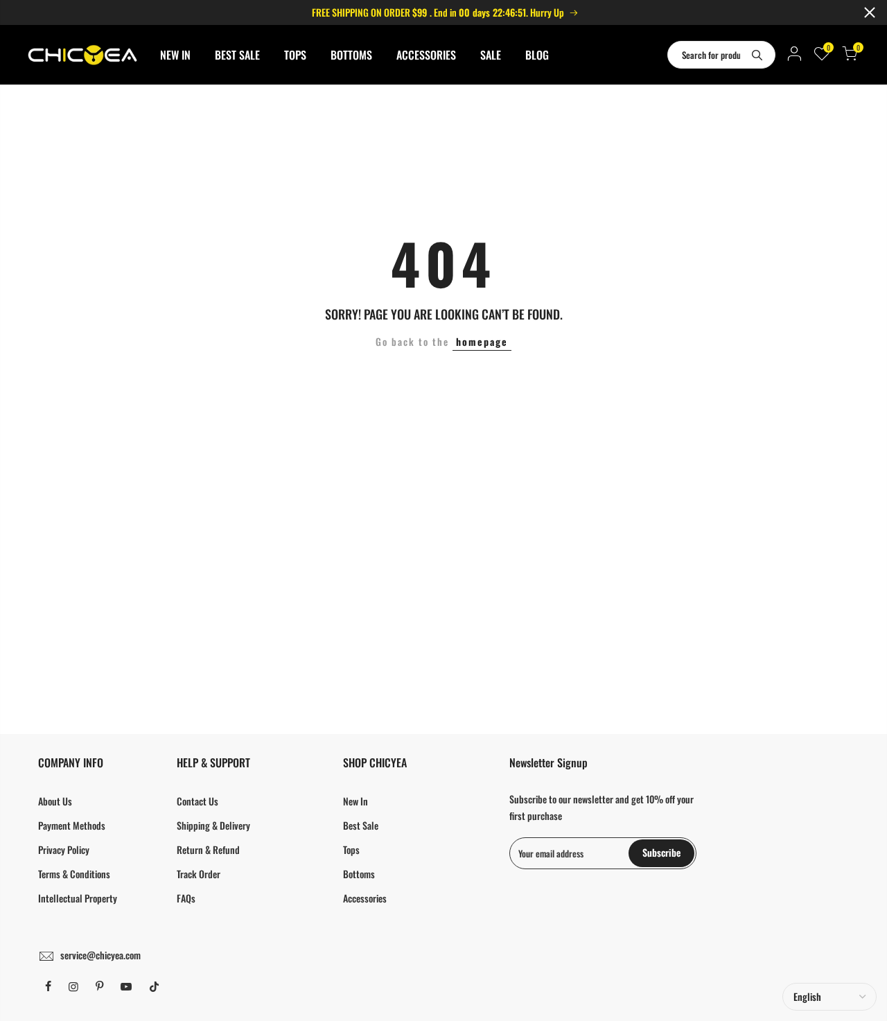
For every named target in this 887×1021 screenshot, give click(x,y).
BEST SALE (237, 54)
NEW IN (175, 54)
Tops (351, 849)
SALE (490, 54)
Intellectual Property (77, 898)
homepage (482, 341)
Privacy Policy (63, 849)
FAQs (186, 898)
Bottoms (359, 873)
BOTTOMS (351, 54)
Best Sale (360, 825)
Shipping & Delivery (213, 825)
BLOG (537, 54)
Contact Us (197, 801)
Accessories (365, 898)
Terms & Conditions (74, 873)
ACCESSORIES (426, 54)
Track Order (198, 873)
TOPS (295, 54)
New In (355, 801)
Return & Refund (208, 849)
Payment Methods (71, 825)
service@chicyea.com (100, 955)
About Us (55, 801)
